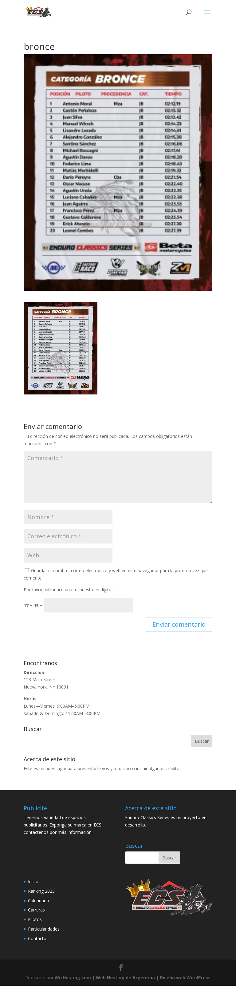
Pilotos (35, 919)
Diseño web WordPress (185, 977)
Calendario (38, 900)
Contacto (37, 938)
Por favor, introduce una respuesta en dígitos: (69, 589)
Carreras (36, 910)
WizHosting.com (73, 977)
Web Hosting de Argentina (125, 977)
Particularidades (44, 929)
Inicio (33, 881)
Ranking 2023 (41, 891)
